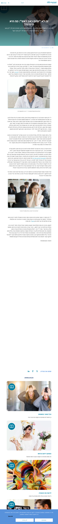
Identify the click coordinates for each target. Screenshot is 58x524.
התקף (32, 221)
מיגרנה (16, 72)
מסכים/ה (44, 520)
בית (52, 47)
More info (10, 516)
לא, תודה (24, 520)
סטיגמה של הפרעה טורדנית (39, 158)
